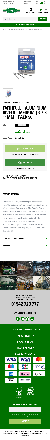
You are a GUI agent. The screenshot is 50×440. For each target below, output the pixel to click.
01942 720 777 (25, 304)
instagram (27, 319)
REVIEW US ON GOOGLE (27, 24)
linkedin (23, 319)
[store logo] (11, 10)
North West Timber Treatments (13, 30)
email (32, 319)
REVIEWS (6, 246)
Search (43, 19)
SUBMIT (25, 421)
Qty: (4, 125)
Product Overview (11, 194)
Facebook (18, 319)
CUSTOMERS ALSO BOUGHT (13, 238)
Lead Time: (7, 138)
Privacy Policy (25, 416)
